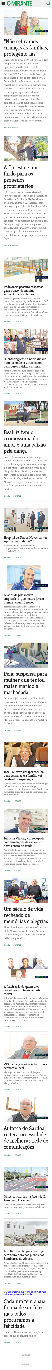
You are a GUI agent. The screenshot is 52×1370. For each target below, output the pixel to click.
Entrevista (7, 128)
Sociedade (8, 322)
